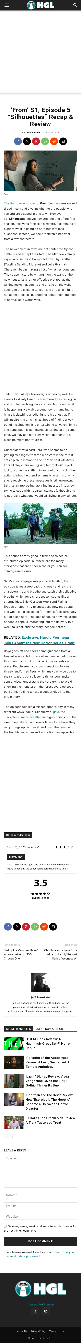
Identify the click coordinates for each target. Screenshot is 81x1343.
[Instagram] (46, 1311)
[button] (6, 5)
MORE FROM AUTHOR (49, 1028)
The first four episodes (20, 203)
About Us (22, 1331)
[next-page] (12, 1137)
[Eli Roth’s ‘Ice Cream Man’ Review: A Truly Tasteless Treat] (14, 1122)
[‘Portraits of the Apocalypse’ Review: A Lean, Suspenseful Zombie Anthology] (14, 1062)
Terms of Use (56, 1331)
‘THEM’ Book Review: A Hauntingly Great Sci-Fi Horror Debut (48, 1043)
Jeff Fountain (33, 132)
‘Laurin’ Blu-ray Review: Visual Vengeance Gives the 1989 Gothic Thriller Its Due (48, 1080)
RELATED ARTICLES (18, 1028)
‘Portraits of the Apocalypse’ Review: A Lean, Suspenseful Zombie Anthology (47, 1062)
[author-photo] (40, 992)
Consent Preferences (40, 1304)
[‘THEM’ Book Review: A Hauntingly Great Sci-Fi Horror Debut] (14, 1043)
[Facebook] (18, 141)
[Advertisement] (40, 52)
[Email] (63, 141)
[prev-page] (6, 1137)
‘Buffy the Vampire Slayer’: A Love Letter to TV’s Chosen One (21, 954)
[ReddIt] (54, 141)
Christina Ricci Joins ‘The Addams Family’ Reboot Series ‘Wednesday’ (60, 954)
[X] (27, 141)
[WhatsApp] (45, 141)
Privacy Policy (38, 1331)
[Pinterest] (36, 141)
